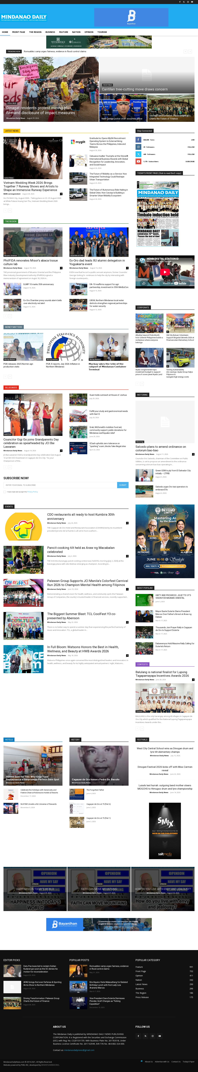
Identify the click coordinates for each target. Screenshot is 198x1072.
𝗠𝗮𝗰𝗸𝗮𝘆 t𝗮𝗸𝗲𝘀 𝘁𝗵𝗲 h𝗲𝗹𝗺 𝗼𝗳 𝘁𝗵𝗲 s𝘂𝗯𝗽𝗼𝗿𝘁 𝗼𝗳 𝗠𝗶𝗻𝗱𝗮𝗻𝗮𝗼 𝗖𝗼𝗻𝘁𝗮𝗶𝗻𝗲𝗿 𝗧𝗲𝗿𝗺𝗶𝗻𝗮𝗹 (107, 367)
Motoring (139, 442)
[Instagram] (188, 2)
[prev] (185, 51)
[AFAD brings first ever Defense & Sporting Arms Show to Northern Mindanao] (12, 987)
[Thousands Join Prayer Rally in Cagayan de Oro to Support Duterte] (144, 632)
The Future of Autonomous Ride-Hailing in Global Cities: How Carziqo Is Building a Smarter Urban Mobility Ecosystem (109, 193)
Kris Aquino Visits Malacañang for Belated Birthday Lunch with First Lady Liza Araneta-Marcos (109, 985)
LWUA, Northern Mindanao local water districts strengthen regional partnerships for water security (108, 303)
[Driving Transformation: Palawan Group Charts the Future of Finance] (171, 108)
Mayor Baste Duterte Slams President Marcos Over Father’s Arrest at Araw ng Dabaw (173, 614)
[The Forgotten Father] (76, 794)
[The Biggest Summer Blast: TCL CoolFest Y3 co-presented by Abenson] (23, 626)
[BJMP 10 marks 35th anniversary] (12, 289)
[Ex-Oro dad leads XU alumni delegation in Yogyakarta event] (98, 242)
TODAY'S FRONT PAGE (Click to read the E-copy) (159, 173)
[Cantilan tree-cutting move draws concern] (147, 75)
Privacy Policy (32, 492)
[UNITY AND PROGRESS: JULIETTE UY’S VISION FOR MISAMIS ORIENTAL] (144, 600)
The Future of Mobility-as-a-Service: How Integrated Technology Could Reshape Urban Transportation (108, 177)
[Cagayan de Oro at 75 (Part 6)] (76, 808)
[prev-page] (5, 210)
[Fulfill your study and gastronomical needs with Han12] (78, 416)
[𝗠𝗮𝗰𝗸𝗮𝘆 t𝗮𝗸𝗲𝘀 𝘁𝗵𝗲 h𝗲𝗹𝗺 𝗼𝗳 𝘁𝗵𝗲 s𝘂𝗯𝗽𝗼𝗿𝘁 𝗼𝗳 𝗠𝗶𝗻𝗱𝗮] (108, 347)
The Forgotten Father (95, 790)
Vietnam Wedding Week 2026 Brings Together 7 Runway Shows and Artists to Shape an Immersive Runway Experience (30, 186)
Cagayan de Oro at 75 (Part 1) (99, 818)
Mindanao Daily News (12, 268)
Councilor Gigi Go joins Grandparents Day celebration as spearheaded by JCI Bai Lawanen (31, 443)
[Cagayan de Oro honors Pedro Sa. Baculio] (98, 766)
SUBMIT (122, 485)
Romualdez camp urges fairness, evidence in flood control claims (55, 51)
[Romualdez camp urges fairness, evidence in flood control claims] (78, 971)
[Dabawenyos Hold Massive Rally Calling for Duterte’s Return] (144, 648)
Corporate (140, 332)
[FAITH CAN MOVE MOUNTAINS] (99, 889)
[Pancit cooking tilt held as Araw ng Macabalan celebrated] (23, 560)
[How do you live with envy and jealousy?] (163, 889)
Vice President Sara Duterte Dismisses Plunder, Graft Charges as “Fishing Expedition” (107, 1001)
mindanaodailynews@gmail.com (79, 1050)
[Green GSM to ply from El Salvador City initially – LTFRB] (144, 475)
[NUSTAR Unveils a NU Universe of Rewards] (10, 808)
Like (193, 140)
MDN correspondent (11, 194)
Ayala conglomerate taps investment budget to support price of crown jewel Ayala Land (149, 372)
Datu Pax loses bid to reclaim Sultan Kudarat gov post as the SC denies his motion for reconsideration (40, 969)
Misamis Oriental (10, 256)
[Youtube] (192, 2)
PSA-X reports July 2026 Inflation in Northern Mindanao (63, 365)
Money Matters (9, 359)
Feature (153, 112)
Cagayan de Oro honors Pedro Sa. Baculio (95, 779)
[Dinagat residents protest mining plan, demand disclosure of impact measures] (51, 89)
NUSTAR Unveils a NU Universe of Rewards (39, 804)
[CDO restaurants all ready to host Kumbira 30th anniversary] (23, 526)
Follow (191, 147)
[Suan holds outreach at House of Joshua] (78, 400)
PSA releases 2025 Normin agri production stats (18, 365)
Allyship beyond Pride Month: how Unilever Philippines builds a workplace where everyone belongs (149, 339)
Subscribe (190, 161)
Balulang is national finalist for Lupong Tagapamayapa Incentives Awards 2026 (162, 673)
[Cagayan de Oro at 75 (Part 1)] (76, 822)
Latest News (8, 178)
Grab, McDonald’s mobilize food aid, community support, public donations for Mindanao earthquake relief (108, 430)
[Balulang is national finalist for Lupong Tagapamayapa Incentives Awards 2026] (165, 698)
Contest (139, 711)
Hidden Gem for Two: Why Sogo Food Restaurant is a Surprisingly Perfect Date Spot (32, 778)
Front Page (11, 103)
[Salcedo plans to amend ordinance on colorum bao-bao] (165, 422)
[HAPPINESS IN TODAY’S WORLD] (35, 889)
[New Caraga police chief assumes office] (123, 108)
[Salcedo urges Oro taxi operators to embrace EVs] (144, 491)
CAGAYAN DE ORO (76, 256)
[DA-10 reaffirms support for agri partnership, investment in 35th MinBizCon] (78, 289)
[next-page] (10, 210)
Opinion (35, 884)
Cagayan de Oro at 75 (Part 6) (99, 804)
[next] (190, 51)
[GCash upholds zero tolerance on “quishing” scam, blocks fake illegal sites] (78, 448)
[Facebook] (180, 2)
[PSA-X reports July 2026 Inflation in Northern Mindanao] (66, 347)
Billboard (7, 435)
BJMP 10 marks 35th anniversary (38, 284)
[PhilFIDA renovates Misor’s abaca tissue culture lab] (32, 242)
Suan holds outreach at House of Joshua (108, 395)
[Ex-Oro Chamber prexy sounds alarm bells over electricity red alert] (12, 305)
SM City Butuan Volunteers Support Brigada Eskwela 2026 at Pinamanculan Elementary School (180, 337)
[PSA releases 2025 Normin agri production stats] (23, 347)
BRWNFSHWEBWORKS (50, 1065)
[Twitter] (184, 2)
